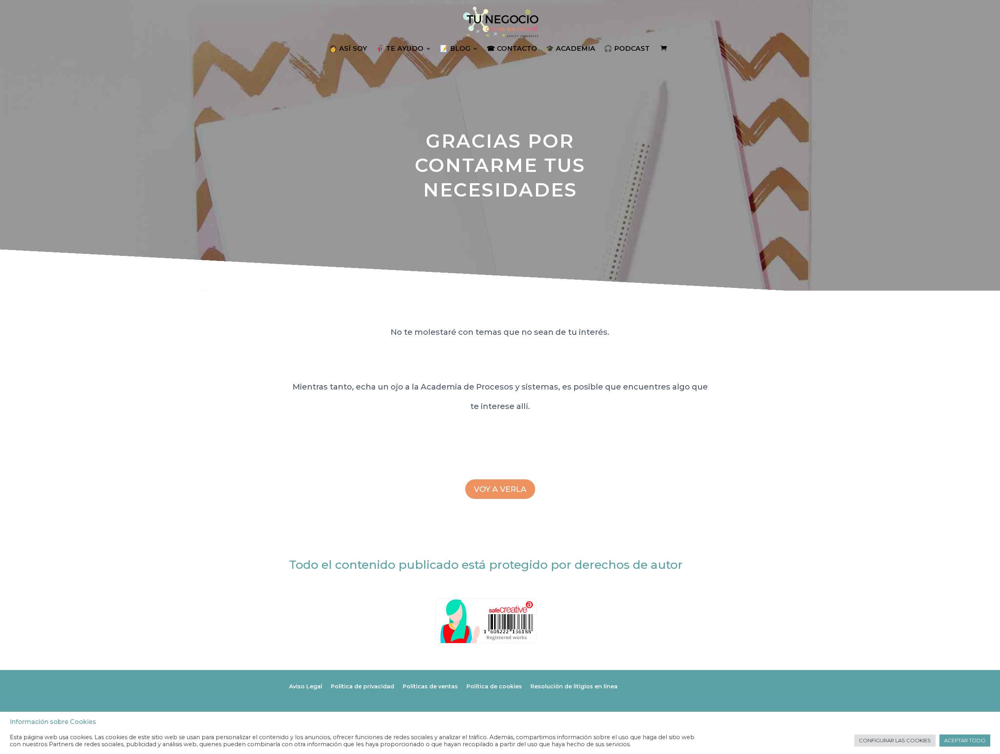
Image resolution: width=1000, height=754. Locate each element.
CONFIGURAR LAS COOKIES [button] (895, 740)
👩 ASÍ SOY (348, 49)
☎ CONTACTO (512, 49)
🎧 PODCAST (627, 49)
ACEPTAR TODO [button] (965, 740)
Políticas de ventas (430, 686)
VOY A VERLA (500, 489)
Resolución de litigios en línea (574, 686)
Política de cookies (494, 686)
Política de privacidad (362, 686)
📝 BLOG (455, 49)
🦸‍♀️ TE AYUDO (399, 49)
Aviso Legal (305, 686)
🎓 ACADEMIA (570, 49)
